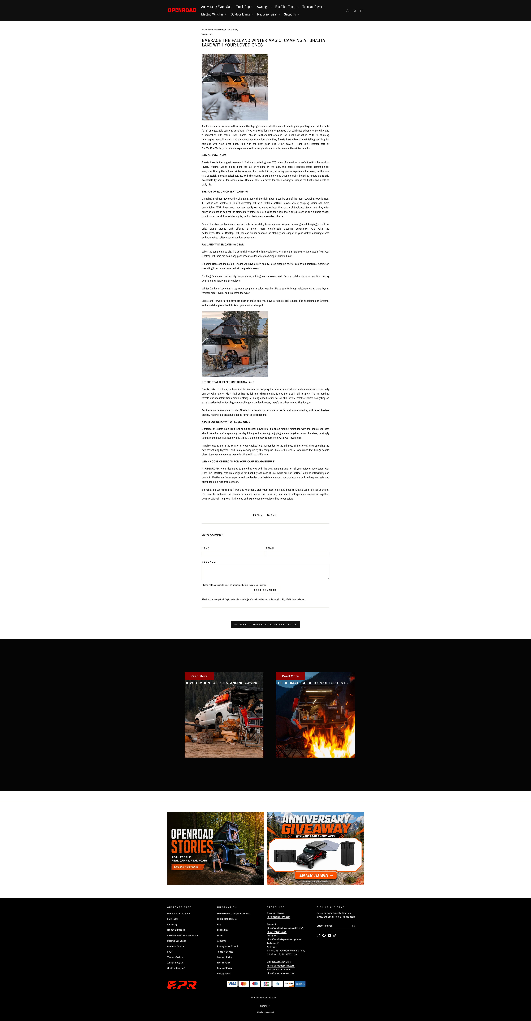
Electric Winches (212, 14)
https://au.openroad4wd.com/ (281, 965)
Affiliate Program (175, 962)
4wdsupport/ (273, 943)
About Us (221, 940)
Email (270, 548)
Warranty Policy (224, 957)
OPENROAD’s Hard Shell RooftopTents (301, 144)
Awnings (263, 6)
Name (206, 548)
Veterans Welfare (175, 957)
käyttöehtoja (288, 599)
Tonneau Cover (312, 6)
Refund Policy (223, 962)
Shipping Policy (224, 968)
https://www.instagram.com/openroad (284, 939)
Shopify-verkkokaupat (265, 1012)
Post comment (265, 589)
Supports (290, 14)
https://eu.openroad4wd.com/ (281, 973)
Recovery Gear (267, 14)
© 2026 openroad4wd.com (263, 997)
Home (204, 29)
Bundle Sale (223, 929)
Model (220, 935)
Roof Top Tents (285, 6)
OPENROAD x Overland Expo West (233, 913)
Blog (219, 924)
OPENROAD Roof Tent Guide (223, 29)
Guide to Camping (176, 968)
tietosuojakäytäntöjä (269, 599)
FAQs (169, 951)
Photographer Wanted (227, 946)
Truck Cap (243, 6)
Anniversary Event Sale (216, 6)
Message (209, 561)
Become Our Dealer (176, 940)
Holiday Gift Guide (176, 929)
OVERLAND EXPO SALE (178, 913)
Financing (172, 924)
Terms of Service (225, 951)
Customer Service (175, 946)
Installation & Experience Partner (183, 935)
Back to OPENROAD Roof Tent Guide (267, 624)
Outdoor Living (241, 14)
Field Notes (172, 918)
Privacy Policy (224, 973)
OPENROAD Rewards (227, 918)
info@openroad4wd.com (278, 916)
